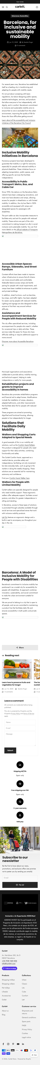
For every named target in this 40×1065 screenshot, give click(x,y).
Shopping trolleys (8, 980)
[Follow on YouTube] (18, 1044)
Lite (23, 988)
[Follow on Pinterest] (13, 1044)
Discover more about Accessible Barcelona (17, 341)
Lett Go (4, 517)
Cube (24, 991)
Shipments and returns (27, 1012)
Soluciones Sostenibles (20, 16)
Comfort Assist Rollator (26, 445)
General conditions (29, 1017)
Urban (24, 980)
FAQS (24, 1025)
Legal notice (26, 1037)
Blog (3, 1014)
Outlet (4, 999)
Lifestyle (5, 991)
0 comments (21, 45)
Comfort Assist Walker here (19, 478)
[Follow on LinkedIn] (23, 1044)
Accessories (6, 995)
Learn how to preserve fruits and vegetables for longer (16, 683)
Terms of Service (28, 714)
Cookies (25, 1033)
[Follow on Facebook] (3, 1044)
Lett (23, 999)
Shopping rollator (8, 984)
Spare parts (26, 1021)
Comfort (25, 995)
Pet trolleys (6, 988)
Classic (24, 984)
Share (21, 647)
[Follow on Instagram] (8, 1044)
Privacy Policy (15, 714)
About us (5, 1011)
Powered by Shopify (24, 1059)
